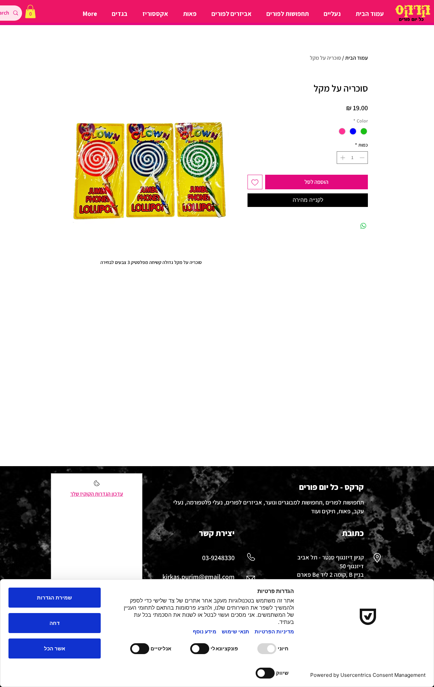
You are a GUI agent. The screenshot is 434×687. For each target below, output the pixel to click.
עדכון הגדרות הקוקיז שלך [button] (96, 493)
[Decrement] (362, 158)
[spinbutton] (352, 158)
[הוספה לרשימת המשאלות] (255, 182)
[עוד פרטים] (97, 485)
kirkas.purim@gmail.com (198, 576)
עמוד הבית (356, 57)
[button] (30, 11)
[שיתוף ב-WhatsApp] (363, 226)
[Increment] (342, 158)
